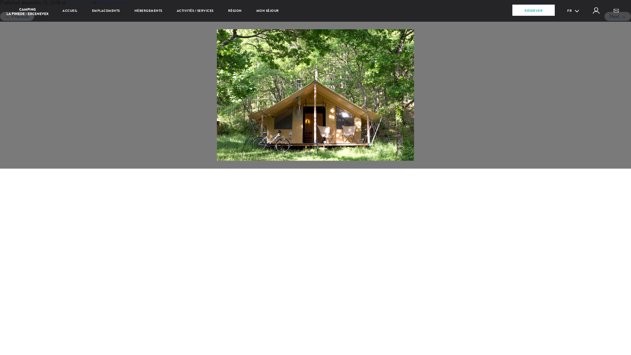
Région (235, 10)
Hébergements (148, 10)
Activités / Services (195, 10)
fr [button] (570, 10)
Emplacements (106, 10)
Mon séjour (267, 10)
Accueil (70, 10)
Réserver (534, 10)
